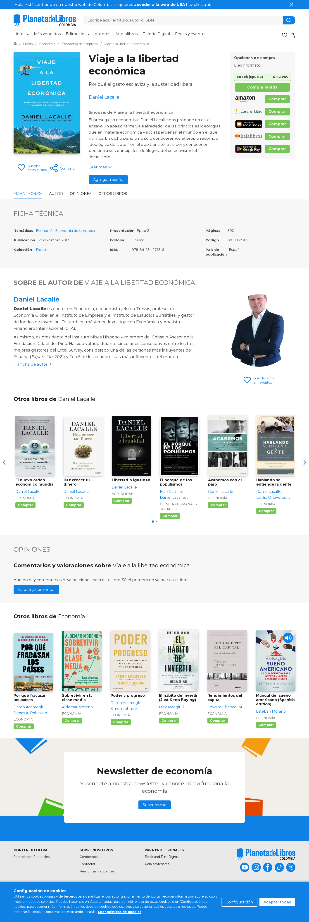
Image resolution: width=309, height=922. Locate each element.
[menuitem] (21, 35)
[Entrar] (291, 35)
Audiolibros (126, 33)
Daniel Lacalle (36, 299)
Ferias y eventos (191, 33)
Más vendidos (47, 33)
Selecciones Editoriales (32, 857)
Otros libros (112, 194)
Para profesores (157, 864)
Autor (56, 194)
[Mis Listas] (283, 35)
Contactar (87, 864)
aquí (205, 4)
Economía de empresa (75, 230)
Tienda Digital (156, 33)
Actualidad (123, 494)
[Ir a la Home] (15, 44)
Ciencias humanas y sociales (178, 506)
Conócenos (88, 857)
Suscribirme (154, 804)
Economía (45, 230)
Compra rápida (262, 87)
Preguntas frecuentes (97, 871)
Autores (102, 33)
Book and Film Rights (162, 857)
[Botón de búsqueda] (289, 20)
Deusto (42, 249)
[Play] (288, 638)
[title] (266, 854)
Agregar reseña (108, 179)
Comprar (277, 99)
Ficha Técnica (28, 194)
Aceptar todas (277, 902)
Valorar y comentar (36, 589)
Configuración (239, 902)
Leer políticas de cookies (119, 912)
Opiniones (81, 194)
